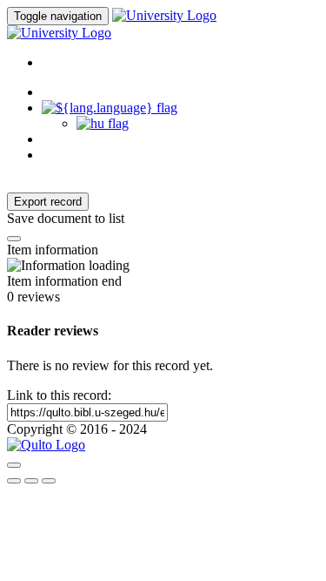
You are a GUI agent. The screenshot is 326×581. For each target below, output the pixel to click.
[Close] (14, 465)
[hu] (103, 123)
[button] (109, 107)
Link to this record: (59, 395)
